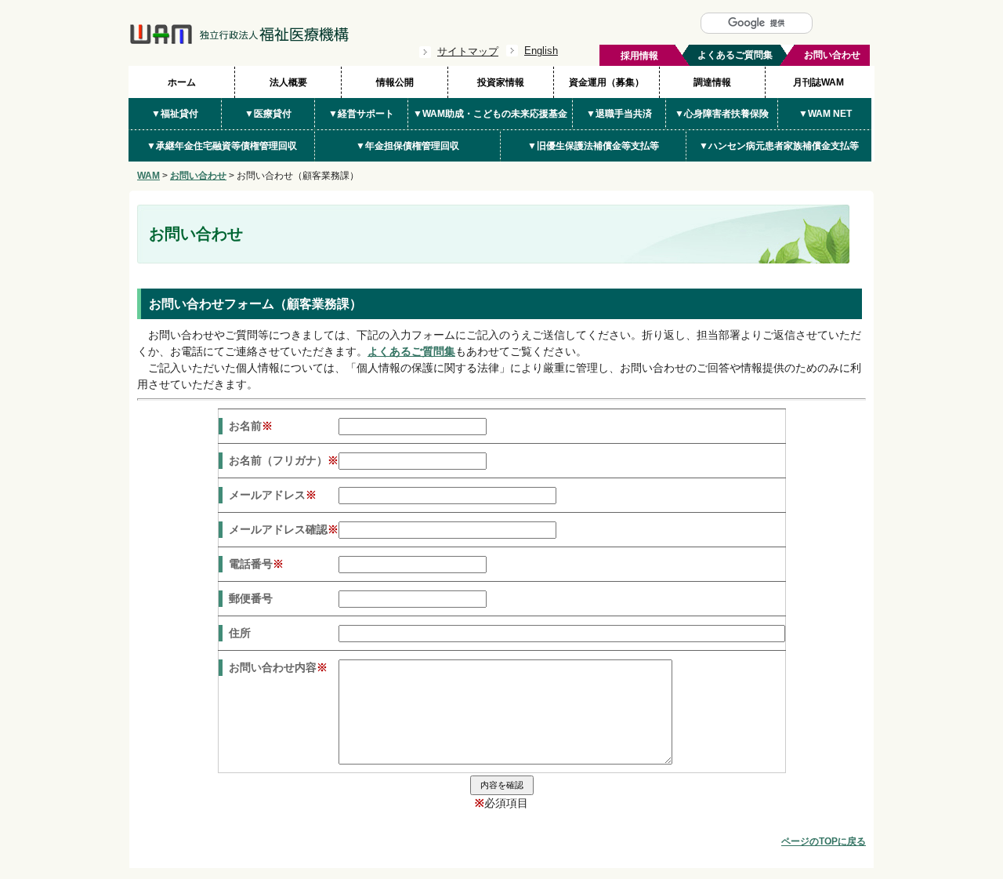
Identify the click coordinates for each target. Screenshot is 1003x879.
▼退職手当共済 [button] (619, 113)
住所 (240, 633)
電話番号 (256, 564)
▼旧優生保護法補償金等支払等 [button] (593, 145)
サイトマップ (467, 51)
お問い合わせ (198, 175)
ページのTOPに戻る (823, 841)
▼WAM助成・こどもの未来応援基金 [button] (490, 113)
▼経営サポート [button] (361, 113)
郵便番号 (251, 598)
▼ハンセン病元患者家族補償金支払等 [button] (779, 145)
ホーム (182, 82)
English (541, 50)
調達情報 (712, 82)
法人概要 (288, 82)
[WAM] (239, 40)
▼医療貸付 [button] (267, 113)
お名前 (251, 426)
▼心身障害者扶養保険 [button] (722, 113)
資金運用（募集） (606, 82)
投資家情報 (500, 82)
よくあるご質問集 (411, 351)
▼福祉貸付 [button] (174, 113)
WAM (148, 175)
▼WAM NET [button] (825, 113)
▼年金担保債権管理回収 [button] (407, 145)
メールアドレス (273, 495)
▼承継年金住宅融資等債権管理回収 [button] (222, 145)
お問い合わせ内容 (278, 667)
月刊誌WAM (818, 82)
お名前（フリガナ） (284, 460)
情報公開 (395, 82)
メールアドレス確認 (284, 529)
